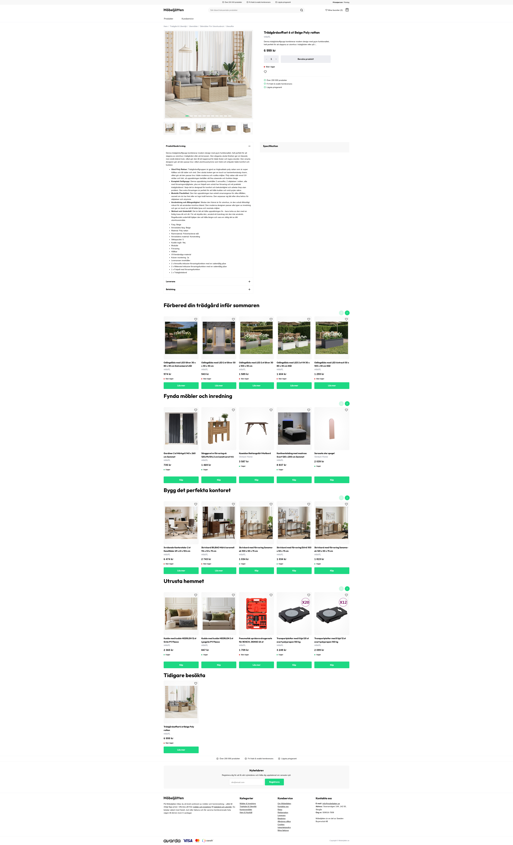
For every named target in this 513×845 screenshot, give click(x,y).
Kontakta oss (283, 806)
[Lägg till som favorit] (265, 71)
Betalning (281, 818)
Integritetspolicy (284, 827)
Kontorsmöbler (246, 809)
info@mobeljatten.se (331, 803)
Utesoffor (230, 26)
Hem (166, 26)
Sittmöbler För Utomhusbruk (211, 26)
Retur (280, 809)
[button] (347, 10)
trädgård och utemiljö (223, 807)
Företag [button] (346, 2)
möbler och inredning (202, 807)
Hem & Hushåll (246, 812)
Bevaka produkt (306, 59)
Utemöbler (193, 26)
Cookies (281, 824)
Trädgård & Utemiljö (178, 26)
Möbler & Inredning (248, 803)
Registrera (274, 782)
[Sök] (301, 10)
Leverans (281, 815)
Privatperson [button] (338, 2)
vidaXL (267, 37)
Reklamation (283, 812)
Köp (181, 479)
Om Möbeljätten (284, 803)
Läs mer (181, 385)
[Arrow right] (347, 312)
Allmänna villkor (284, 821)
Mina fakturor (283, 830)
